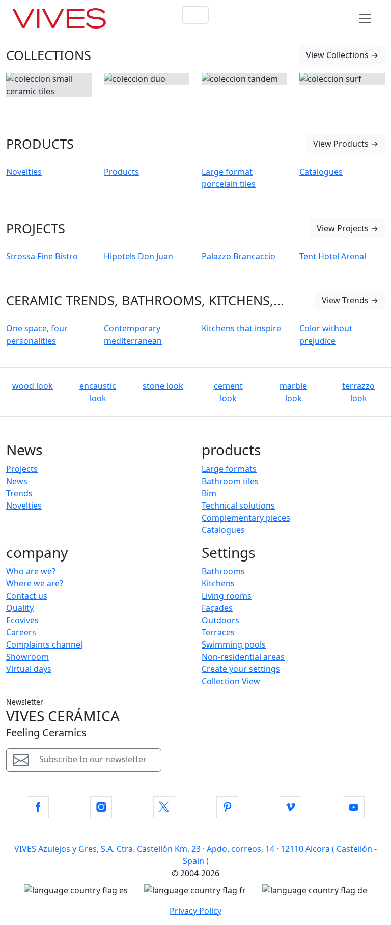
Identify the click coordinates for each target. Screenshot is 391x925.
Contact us (26, 595)
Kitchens (218, 583)
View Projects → (347, 228)
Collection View (231, 681)
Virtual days (28, 669)
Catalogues (223, 530)
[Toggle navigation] (365, 18)
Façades (217, 607)
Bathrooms (223, 571)
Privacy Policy (195, 910)
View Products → (345, 143)
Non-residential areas (243, 656)
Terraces (218, 632)
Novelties (24, 505)
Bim (209, 493)
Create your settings (241, 669)
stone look (163, 385)
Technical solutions (238, 505)
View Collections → (342, 55)
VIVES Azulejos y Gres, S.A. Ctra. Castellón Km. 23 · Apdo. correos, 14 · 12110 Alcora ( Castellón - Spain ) (195, 854)
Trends (19, 493)
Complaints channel (44, 644)
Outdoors (220, 620)
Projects (22, 468)
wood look (32, 385)
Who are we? (30, 571)
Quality (20, 607)
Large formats (229, 468)
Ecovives (22, 620)
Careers (21, 632)
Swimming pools (234, 644)
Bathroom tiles (230, 481)
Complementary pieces (246, 517)
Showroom (27, 656)
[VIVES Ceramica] (59, 18)
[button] (38, 807)
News (16, 481)
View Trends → (350, 300)
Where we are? (34, 583)
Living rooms (227, 595)
